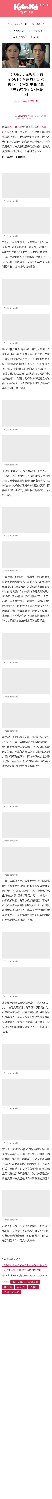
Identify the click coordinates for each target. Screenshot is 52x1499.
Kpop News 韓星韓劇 (17, 24)
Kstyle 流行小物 (36, 30)
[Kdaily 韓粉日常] (26, 8)
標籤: (6, 1281)
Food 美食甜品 (38, 24)
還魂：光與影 (11, 1292)
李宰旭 (8, 127)
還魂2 (33, 1287)
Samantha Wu (24, 116)
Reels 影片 (36, 37)
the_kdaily (42, 1275)
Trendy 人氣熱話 (18, 37)
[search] (47, 3)
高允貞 (18, 127)
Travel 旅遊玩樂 (17, 30)
